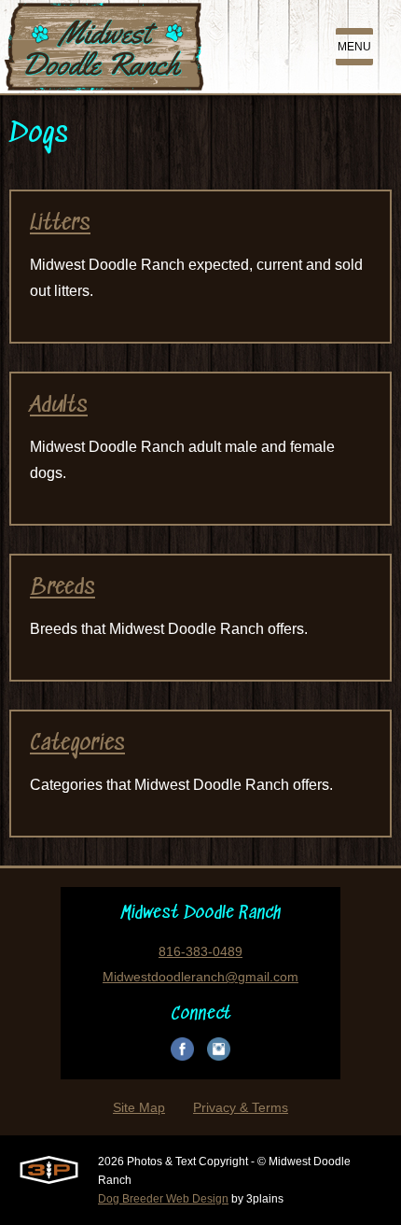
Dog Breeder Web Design (163, 1198)
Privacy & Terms (240, 1107)
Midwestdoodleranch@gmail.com (200, 976)
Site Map (139, 1107)
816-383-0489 (200, 951)
